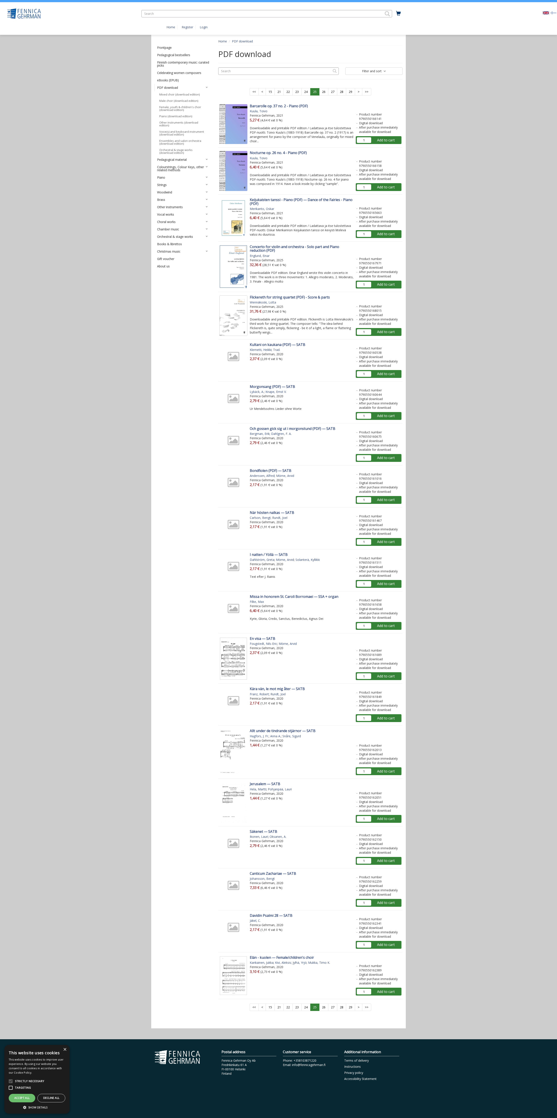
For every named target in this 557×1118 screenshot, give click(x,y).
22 (288, 92)
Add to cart (386, 140)
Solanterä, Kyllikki (307, 560)
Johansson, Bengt (262, 879)
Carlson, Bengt (260, 518)
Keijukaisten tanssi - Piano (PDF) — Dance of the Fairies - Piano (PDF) (301, 201)
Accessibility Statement (360, 1079)
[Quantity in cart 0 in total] (398, 13)
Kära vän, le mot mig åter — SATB (277, 688)
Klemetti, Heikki (261, 350)
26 (323, 92)
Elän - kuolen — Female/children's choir (282, 957)
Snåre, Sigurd (291, 736)
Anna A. (275, 736)
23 (297, 92)
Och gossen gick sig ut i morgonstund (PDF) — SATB (292, 428)
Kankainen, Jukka (261, 962)
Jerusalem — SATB (265, 783)
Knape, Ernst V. (276, 392)
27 (332, 92)
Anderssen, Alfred (262, 476)
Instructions (352, 1066)
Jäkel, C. (255, 921)
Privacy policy (353, 1073)
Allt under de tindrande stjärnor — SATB (282, 730)
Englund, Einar (260, 256)
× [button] (64, 1049)
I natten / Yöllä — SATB (269, 554)
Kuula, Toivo (258, 111)
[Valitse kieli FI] (553, 12)
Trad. (276, 350)
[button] (387, 13)
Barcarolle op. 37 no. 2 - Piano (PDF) (279, 106)
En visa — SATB (262, 638)
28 (341, 92)
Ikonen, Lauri (259, 837)
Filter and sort (372, 71)
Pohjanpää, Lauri (280, 789)
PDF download (242, 41)
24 (306, 92)
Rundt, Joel (279, 518)
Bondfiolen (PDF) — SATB (270, 470)
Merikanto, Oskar (262, 209)
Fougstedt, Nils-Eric (263, 644)
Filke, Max (257, 602)
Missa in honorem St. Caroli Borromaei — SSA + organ (294, 596)
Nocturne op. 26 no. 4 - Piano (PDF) (278, 152)
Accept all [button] (22, 1098)
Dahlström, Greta (262, 560)
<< (254, 92)
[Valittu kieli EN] (546, 12)
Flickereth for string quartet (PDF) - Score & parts (290, 297)
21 (279, 92)
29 (350, 92)
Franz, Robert (259, 694)
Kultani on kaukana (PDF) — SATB (277, 344)
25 (315, 92)
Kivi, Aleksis (283, 962)
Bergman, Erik (260, 434)
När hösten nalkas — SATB (272, 512)
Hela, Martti (258, 789)
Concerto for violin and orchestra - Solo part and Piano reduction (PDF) (294, 248)
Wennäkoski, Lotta (263, 302)
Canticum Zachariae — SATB (273, 873)
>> (366, 92)
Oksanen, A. (278, 837)
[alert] (37, 1079)
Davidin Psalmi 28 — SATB (271, 915)
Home (170, 27)
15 (270, 92)
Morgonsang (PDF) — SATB (272, 386)
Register (187, 27)
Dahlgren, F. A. (281, 434)
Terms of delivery (356, 1060)
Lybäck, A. (257, 392)
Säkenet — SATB (263, 831)
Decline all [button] (51, 1098)
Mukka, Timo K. (319, 962)
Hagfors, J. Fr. (259, 736)
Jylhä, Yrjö (300, 962)
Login (204, 27)
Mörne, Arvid (285, 476)
